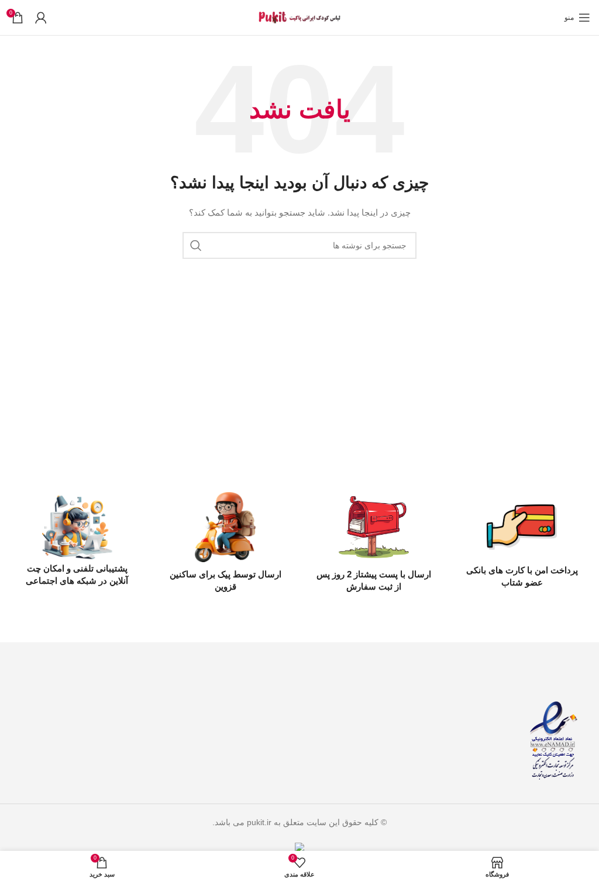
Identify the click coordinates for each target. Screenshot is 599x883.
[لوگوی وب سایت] (299, 17)
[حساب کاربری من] (41, 17)
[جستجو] (196, 245)
